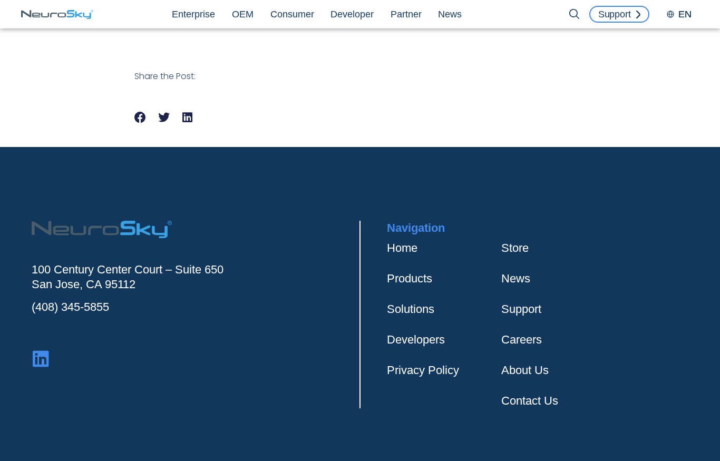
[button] (140, 118)
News (450, 14)
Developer (352, 14)
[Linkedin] (41, 358)
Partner (406, 14)
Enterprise (193, 14)
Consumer (292, 14)
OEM (243, 14)
